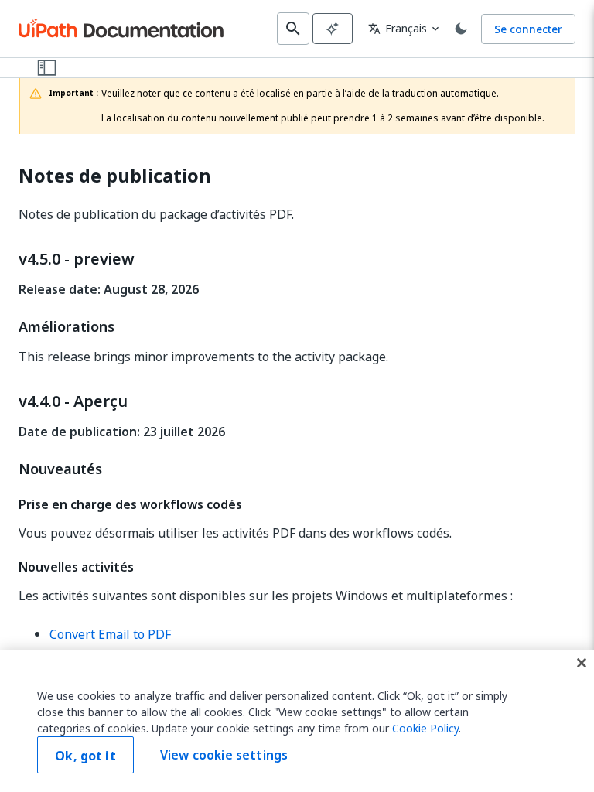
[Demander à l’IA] (332, 28)
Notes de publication (115, 176)
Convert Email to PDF (110, 634)
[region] (297, 721)
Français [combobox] (397, 28)
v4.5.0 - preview (77, 259)
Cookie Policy (425, 728)
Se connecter (528, 29)
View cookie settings (224, 755)
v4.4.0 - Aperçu (73, 401)
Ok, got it (85, 755)
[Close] (581, 662)
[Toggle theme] (461, 28)
